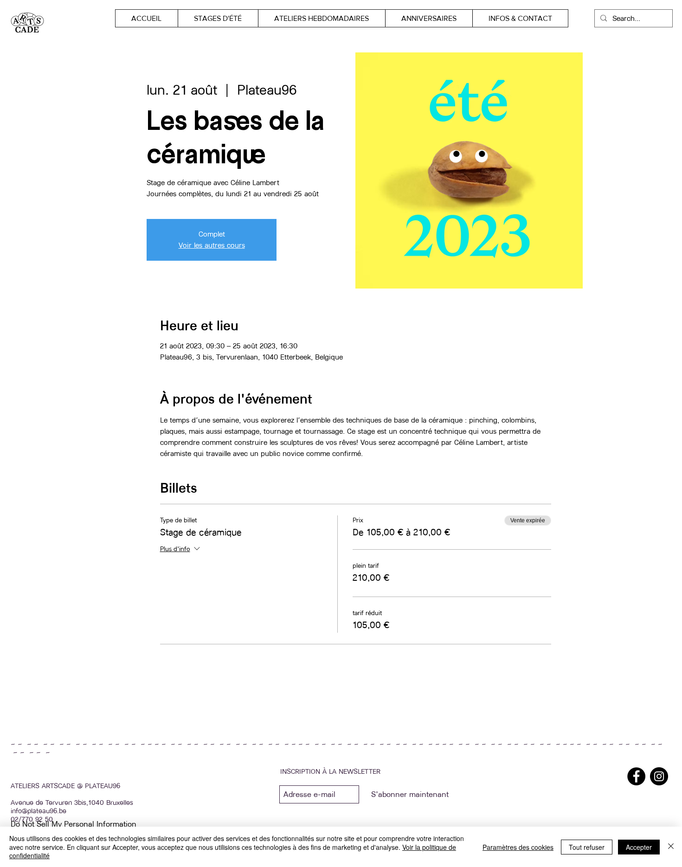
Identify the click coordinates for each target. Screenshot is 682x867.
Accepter (639, 847)
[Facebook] (636, 776)
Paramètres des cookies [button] (518, 847)
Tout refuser (587, 847)
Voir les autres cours (212, 245)
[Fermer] (670, 847)
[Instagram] (659, 776)
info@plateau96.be (38, 811)
